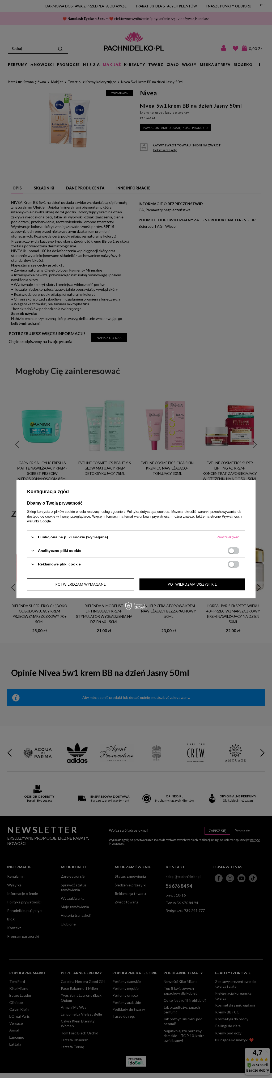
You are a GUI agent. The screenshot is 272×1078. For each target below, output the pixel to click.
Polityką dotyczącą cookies (148, 511)
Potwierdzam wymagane (80, 584)
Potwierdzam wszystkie (192, 584)
